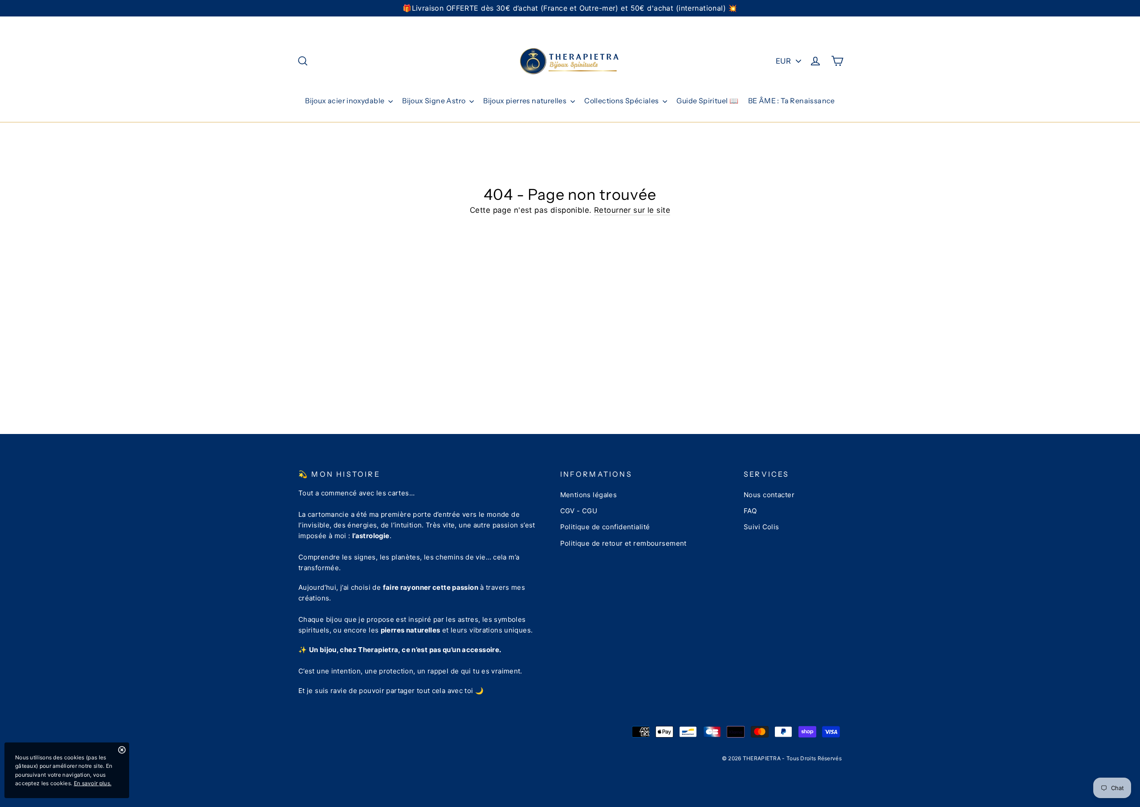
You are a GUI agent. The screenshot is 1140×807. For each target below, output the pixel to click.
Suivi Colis (761, 527)
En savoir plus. (93, 783)
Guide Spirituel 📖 (707, 100)
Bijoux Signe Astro (434, 100)
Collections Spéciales (622, 100)
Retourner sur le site (632, 210)
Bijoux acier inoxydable (345, 100)
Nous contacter (769, 495)
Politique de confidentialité (605, 527)
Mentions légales (588, 495)
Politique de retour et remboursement (623, 543)
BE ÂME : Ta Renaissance (791, 100)
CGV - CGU (579, 511)
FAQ (750, 511)
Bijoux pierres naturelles (525, 100)
